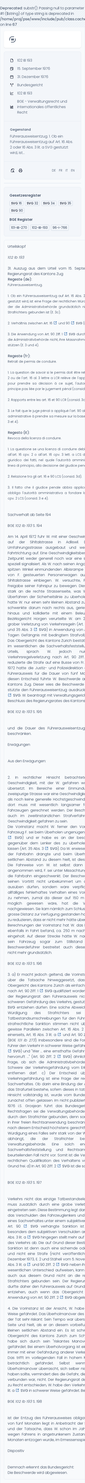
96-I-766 (60, 227)
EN (73, 170)
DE (54, 170)
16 (16, 203)
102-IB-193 (40, 227)
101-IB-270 (19, 227)
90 (17, 210)
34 (49, 203)
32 (32, 203)
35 (65, 203)
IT (67, 170)
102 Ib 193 (16, 257)
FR (60, 170)
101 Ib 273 (26, 1040)
